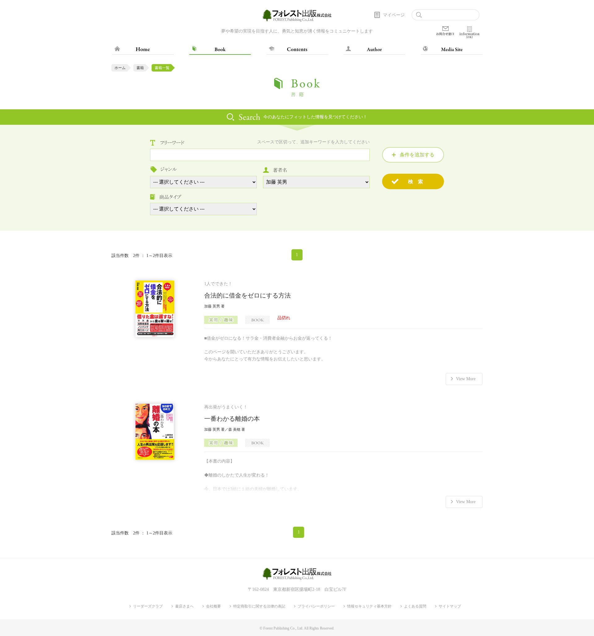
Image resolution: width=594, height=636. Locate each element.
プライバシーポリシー (316, 606)
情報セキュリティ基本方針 (369, 606)
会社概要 (213, 606)
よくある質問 (415, 606)
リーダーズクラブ (148, 606)
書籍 (140, 68)
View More (466, 379)
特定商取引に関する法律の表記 (259, 606)
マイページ (394, 15)
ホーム (120, 68)
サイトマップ (450, 606)
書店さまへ (184, 606)
